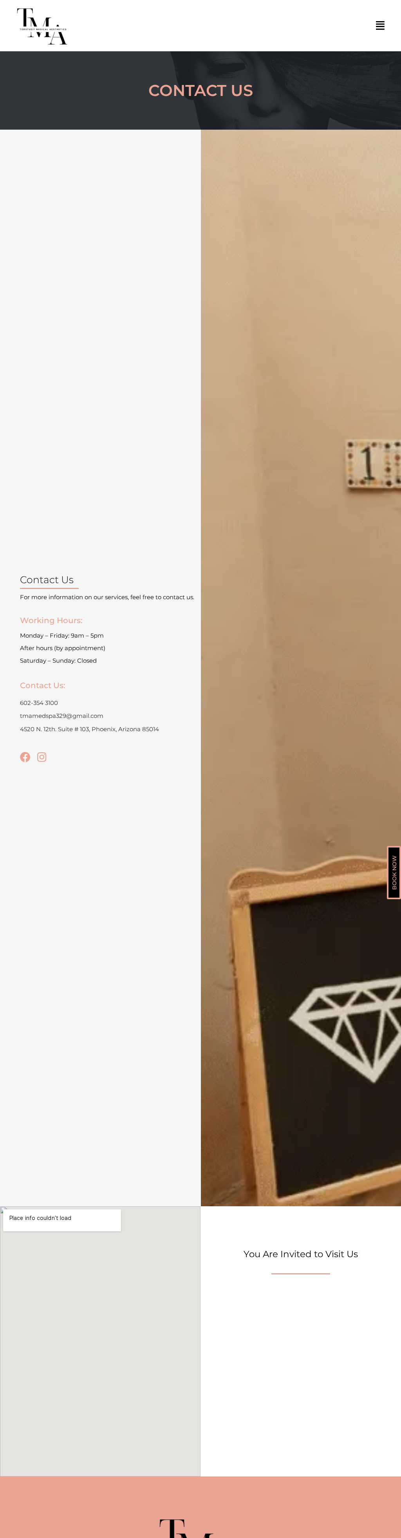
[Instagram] (41, 757)
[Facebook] (25, 757)
